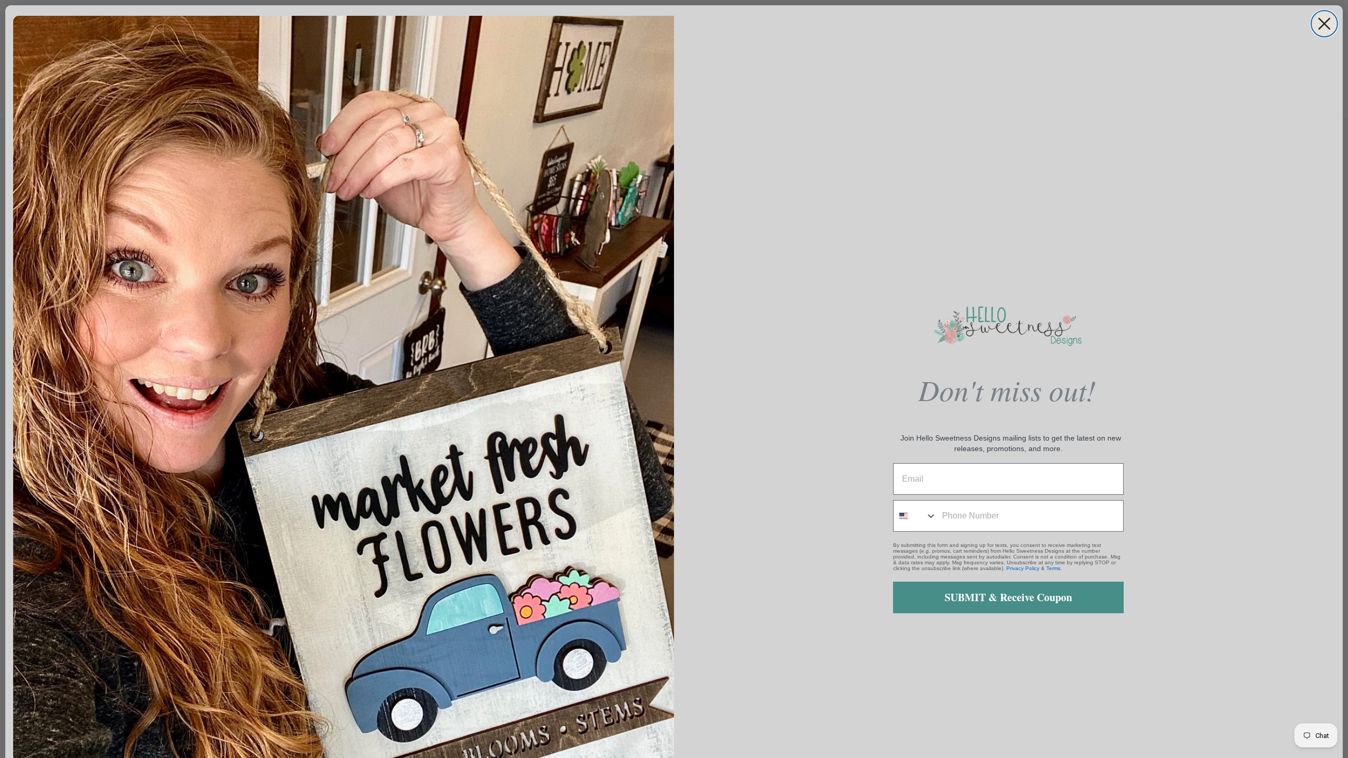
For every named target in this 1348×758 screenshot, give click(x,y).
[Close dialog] (1324, 24)
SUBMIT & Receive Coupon (1008, 597)
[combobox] (915, 516)
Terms (1053, 568)
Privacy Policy (1022, 568)
